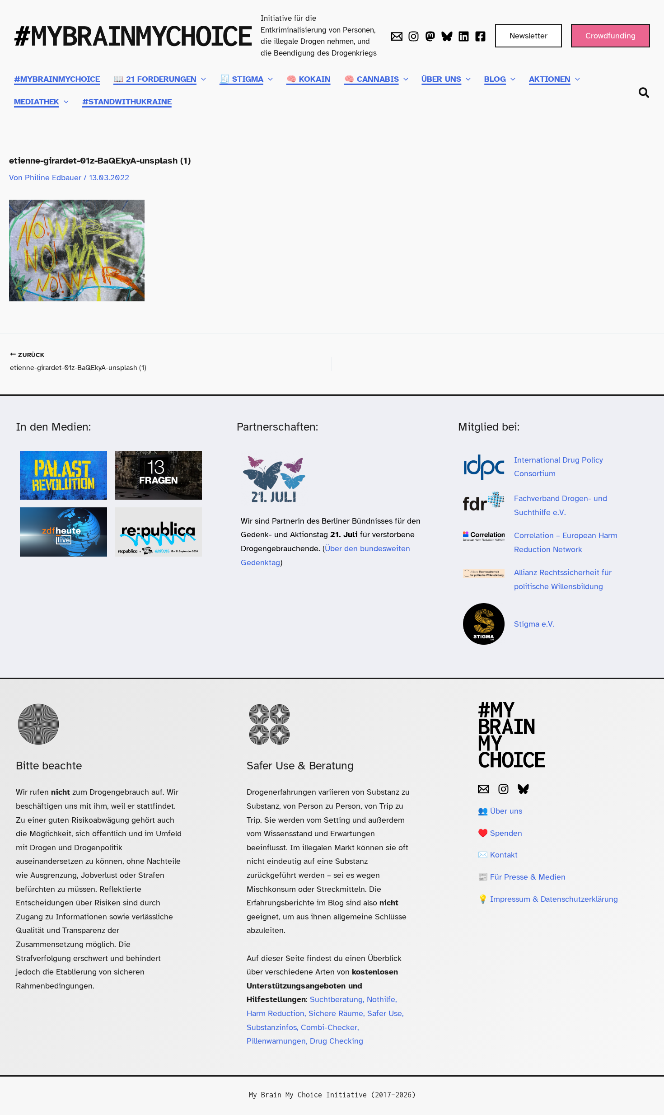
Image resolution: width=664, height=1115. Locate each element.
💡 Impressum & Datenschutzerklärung (548, 899)
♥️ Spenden (500, 833)
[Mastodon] (430, 36)
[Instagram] (413, 36)
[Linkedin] (463, 36)
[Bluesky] (447, 36)
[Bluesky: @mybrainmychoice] (523, 789)
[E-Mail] (483, 789)
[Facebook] (480, 36)
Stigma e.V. (534, 624)
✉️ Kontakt (498, 855)
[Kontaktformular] (396, 36)
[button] (528, 35)
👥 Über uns (500, 811)
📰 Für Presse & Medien (522, 877)
